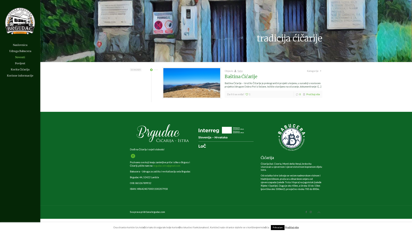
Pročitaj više (313, 94)
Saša (240, 70)
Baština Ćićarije (241, 76)
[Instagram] (310, 211)
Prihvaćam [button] (278, 227)
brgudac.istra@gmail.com (166, 165)
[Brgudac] (20, 20)
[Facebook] (306, 211)
